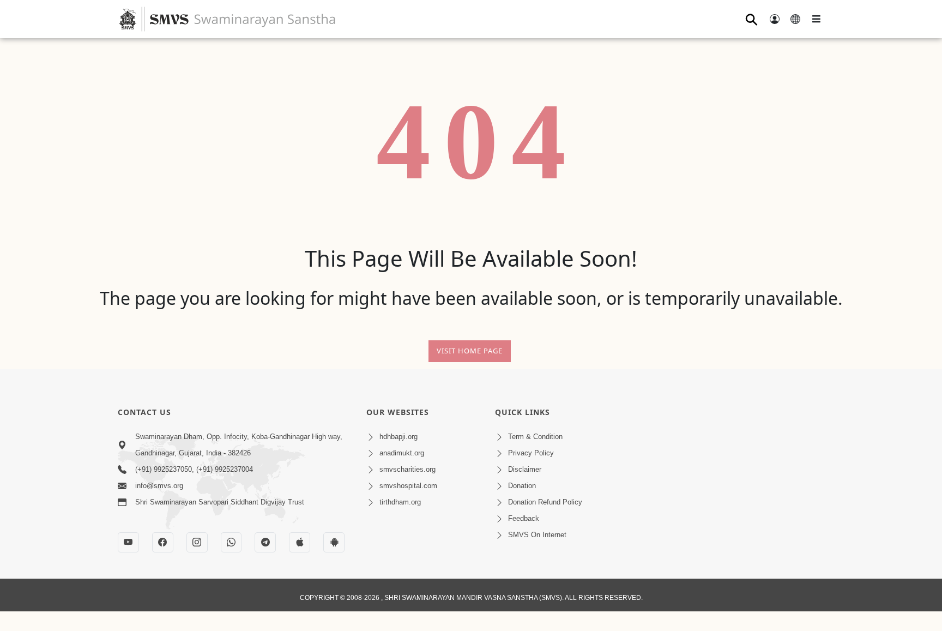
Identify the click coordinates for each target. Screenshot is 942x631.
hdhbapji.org (398, 436)
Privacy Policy (531, 453)
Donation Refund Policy (545, 502)
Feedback (523, 518)
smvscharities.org (407, 469)
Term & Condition (535, 436)
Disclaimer (524, 469)
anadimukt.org (401, 453)
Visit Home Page (470, 351)
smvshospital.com (408, 486)
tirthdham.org (400, 502)
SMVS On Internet (537, 535)
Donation (522, 486)
